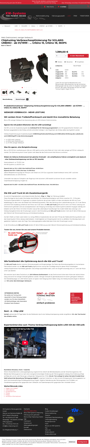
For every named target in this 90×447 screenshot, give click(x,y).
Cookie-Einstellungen (51, 411)
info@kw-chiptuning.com (10, 426)
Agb (25, 419)
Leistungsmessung (51, 419)
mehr (46, 423)
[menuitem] (48, 6)
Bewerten (69, 62)
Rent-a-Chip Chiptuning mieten (33, 417)
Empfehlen (80, 62)
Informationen (10, 390)
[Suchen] (88, 6)
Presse (7, 393)
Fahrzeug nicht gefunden (32, 415)
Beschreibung (7, 99)
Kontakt (26, 427)
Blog (46, 409)
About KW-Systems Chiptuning (33, 412)
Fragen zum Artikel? (11, 388)
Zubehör (47, 415)
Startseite (27, 409)
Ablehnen (72, 442)
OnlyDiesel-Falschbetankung (54, 417)
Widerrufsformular (50, 434)
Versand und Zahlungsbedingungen (31, 424)
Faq (46, 428)
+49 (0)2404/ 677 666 (11, 417)
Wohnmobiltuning (50, 413)
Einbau (7, 395)
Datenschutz (28, 429)
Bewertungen (22, 99)
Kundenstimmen (10, 391)
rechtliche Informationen (13, 396)
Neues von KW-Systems (52, 426)
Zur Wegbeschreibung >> (10, 430)
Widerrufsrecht (49, 432)
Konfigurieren (82, 442)
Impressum (27, 421)
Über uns (48, 430)
